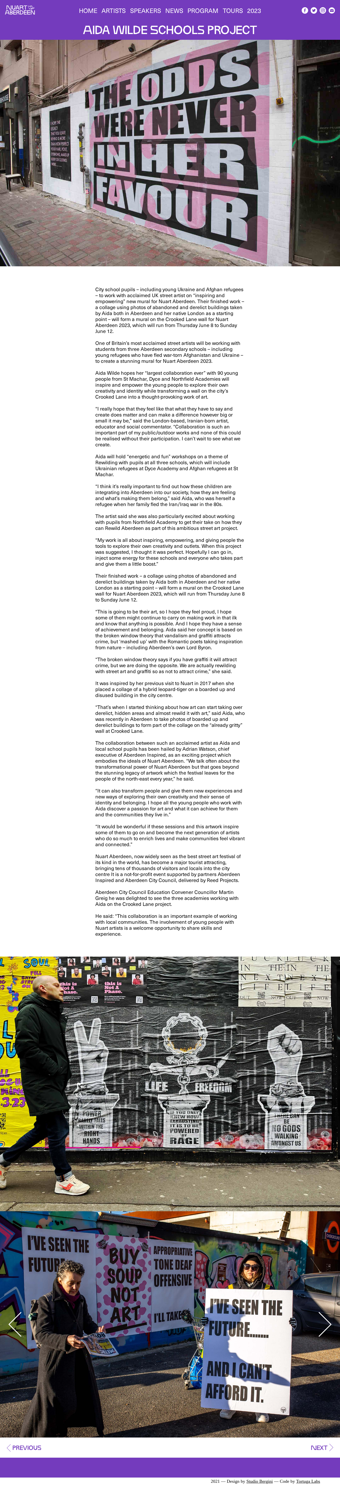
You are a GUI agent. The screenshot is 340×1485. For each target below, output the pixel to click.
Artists (114, 10)
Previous (26, 1446)
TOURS (233, 10)
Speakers (145, 10)
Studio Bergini (259, 1481)
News (174, 10)
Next (325, 1324)
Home (88, 10)
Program (202, 10)
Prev (14, 1324)
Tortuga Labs (308, 1481)
